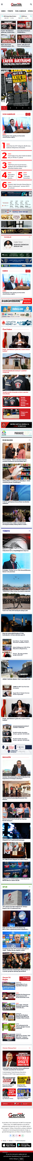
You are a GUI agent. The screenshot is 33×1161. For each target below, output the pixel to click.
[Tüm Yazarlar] (29, 237)
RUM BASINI (8, 440)
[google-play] (24, 1145)
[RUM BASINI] (29, 440)
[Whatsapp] (22, 1135)
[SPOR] (29, 887)
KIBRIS (3, 11)
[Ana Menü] (2, 4)
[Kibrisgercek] (16, 4)
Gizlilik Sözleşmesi (20, 1140)
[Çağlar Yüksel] (8, 244)
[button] (26, 114)
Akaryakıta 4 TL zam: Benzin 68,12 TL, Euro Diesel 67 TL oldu (11, 176)
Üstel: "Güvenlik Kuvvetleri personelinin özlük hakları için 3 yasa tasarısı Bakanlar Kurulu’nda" (27, 176)
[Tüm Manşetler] (29, 1048)
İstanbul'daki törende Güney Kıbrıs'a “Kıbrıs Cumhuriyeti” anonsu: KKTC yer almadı (19, 186)
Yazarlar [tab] (7, 237)
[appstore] (9, 1145)
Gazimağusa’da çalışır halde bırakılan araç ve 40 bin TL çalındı (19, 156)
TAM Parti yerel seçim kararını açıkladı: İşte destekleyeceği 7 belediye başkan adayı (17, 166)
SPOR (5, 887)
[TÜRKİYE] (29, 531)
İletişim (11, 1140)
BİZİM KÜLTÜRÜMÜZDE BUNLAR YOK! (21, 245)
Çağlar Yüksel (18, 242)
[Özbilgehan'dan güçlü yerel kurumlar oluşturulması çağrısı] (17, 125)
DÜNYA (30, 11)
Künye (4, 1140)
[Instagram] (16, 1135)
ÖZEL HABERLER (20, 11)
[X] (13, 1135)
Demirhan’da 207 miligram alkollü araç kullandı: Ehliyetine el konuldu (19, 146)
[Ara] (31, 4)
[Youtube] (19, 1135)
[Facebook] (10, 1135)
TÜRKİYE (10, 11)
